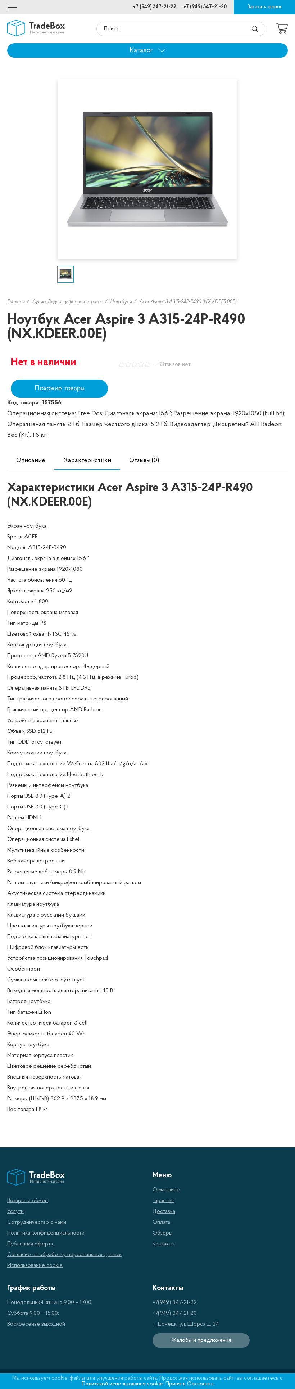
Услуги (15, 1211)
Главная (15, 302)
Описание (30, 460)
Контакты (163, 1244)
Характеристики (87, 460)
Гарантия (163, 1201)
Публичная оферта (30, 1244)
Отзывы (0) (144, 460)
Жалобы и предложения (201, 1340)
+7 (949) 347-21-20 (205, 7)
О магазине (166, 1190)
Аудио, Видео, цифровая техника (67, 302)
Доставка (164, 1211)
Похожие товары (60, 388)
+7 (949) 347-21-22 (154, 7)
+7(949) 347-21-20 (175, 1313)
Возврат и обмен (27, 1201)
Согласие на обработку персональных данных (64, 1255)
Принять (175, 1384)
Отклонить (200, 1384)
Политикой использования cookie (122, 1384)
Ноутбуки (121, 302)
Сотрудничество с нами (36, 1222)
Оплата (161, 1222)
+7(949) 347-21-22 (175, 1302)
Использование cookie (35, 1265)
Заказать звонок (264, 7)
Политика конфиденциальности (46, 1233)
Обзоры (162, 1233)
